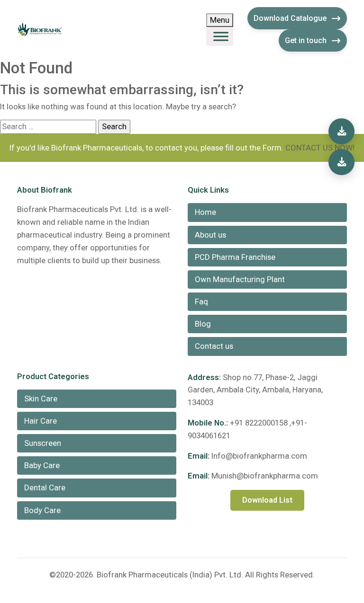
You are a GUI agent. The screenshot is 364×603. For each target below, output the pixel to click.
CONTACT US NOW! (320, 147)
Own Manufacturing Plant (240, 279)
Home (205, 212)
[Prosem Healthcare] (341, 131)
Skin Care (40, 398)
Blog (203, 323)
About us (210, 234)
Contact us (214, 346)
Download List (267, 500)
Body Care (42, 510)
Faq (201, 301)
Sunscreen (42, 443)
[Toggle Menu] (220, 36)
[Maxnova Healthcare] (341, 162)
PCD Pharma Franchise (235, 257)
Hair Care (40, 421)
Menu (219, 20)
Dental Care (44, 487)
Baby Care (42, 465)
